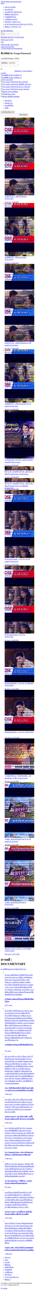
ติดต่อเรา (13, 27)
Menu (2, 3)
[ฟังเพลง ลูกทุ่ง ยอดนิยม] (9, 91)
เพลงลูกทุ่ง (8, 100)
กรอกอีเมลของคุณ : (10, 58)
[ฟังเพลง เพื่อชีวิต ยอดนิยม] (10, 96)
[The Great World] (7, 80)
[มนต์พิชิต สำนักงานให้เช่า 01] (11, 75)
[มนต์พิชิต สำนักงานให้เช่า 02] (11, 77)
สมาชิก (7, 31)
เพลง (9, 9)
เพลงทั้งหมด (8, 112)
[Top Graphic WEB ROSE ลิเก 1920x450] (14, 82)
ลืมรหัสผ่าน (12, 37)
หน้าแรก (10, 7)
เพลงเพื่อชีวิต (9, 105)
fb (1, 1288)
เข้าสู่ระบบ (7, 40)
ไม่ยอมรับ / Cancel (20, 71)
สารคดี (13, 12)
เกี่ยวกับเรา (12, 22)
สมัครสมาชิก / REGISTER (9, 45)
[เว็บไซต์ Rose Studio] (8, 94)
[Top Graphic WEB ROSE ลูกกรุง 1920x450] (15, 87)
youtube (4, 1288)
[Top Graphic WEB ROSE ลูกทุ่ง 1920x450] (15, 89)
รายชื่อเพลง (11, 19)
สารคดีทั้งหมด (13, 969)
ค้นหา (23, 114)
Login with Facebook (7, 47)
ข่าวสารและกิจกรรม (19, 24)
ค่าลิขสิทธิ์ (10, 17)
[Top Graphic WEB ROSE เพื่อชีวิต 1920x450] (16, 84)
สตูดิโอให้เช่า (9, 1267)
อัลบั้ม (7, 108)
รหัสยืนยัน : (8, 63)
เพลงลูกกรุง (9, 103)
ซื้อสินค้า (12, 14)
